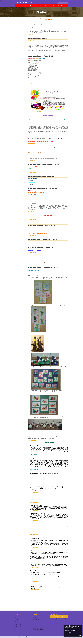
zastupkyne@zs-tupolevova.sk (39, 619)
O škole (17, 628)
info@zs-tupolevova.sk (38, 617)
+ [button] (23, 636)
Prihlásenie (66, 1)
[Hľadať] (67, 3)
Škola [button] (26, 5)
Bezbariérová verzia (18, 636)
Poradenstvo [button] (52, 5)
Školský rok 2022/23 (19, 21)
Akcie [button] (36, 5)
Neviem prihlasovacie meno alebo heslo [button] (59, 618)
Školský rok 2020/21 (19, 23)
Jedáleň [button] (31, 5)
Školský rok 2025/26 (19, 17)
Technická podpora (19, 617)
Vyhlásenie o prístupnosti (20, 619)
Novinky (17, 631)
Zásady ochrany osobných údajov (21, 622)
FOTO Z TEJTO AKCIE (34, 567)
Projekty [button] (41, 5)
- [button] (25, 636)
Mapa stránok (18, 626)
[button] (60, 1)
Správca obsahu (18, 615)
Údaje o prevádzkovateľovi (20, 624)
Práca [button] (58, 5)
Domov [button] (16, 5)
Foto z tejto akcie (32, 263)
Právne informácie (19, 621)
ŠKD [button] (46, 5)
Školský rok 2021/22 (19, 22)
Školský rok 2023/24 (19, 19)
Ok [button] (80, 635)
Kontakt (17, 630)
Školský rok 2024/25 (19, 18)
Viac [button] (62, 5)
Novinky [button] (21, 5)
